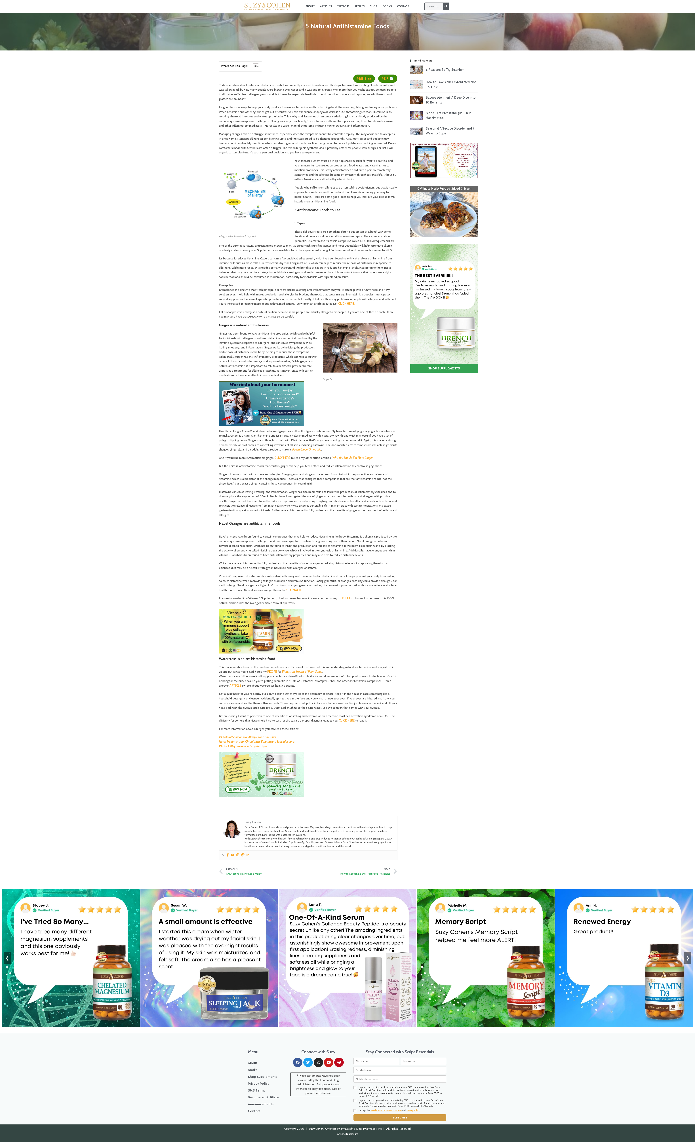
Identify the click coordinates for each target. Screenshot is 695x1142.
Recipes (360, 6)
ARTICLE (235, 685)
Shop (373, 6)
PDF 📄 (388, 78)
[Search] (446, 6)
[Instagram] (237, 855)
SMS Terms (256, 1090)
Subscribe (400, 1117)
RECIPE (272, 671)
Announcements (261, 1104)
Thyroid (343, 6)
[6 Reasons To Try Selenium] (416, 69)
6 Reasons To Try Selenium (445, 69)
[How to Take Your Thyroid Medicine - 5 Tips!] (416, 84)
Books (387, 6)
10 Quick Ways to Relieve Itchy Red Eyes (243, 746)
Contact (403, 6)
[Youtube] (232, 855)
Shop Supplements (262, 1077)
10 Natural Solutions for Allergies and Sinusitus (247, 737)
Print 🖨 (364, 78)
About (310, 6)
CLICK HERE (282, 458)
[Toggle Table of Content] (254, 66)
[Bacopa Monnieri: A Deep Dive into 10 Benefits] (416, 100)
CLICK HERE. (346, 303)
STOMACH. (294, 590)
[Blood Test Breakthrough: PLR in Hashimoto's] (416, 115)
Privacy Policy (258, 1084)
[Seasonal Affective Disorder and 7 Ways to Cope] (416, 131)
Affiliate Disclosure (347, 1133)
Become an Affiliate (263, 1097)
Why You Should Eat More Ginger (352, 458)
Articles (326, 6)
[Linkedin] (248, 855)
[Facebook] (227, 855)
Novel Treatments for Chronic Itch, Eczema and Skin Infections (257, 741)
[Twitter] (222, 855)
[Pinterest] (243, 855)
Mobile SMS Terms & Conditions (386, 1110)
